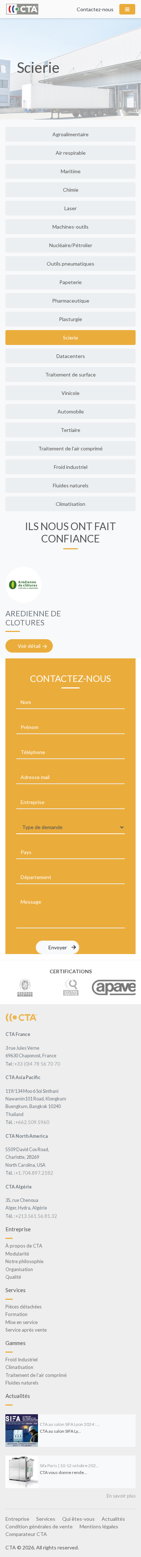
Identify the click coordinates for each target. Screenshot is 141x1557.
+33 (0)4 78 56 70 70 (37, 1064)
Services (45, 1519)
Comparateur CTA (26, 1534)
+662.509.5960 (32, 1122)
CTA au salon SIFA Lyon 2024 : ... (70, 1424)
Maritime (71, 171)
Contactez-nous (95, 9)
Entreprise (17, 1519)
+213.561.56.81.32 (36, 1216)
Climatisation (70, 504)
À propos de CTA (23, 1246)
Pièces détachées (23, 1307)
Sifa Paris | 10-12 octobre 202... (69, 1465)
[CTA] (21, 1017)
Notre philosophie (24, 1261)
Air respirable (71, 153)
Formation (16, 1314)
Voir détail (29, 646)
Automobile (70, 411)
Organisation (19, 1269)
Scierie (70, 337)
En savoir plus (121, 1496)
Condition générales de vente (39, 1526)
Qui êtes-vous (78, 1519)
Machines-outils (70, 227)
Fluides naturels (71, 485)
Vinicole (70, 393)
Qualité (13, 1277)
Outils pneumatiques (70, 264)
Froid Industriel (21, 1359)
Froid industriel (70, 467)
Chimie (70, 190)
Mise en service (21, 1322)
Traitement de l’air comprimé (70, 448)
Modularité (17, 1254)
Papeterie (70, 282)
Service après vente (26, 1330)
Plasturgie (70, 319)
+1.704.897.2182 (34, 1173)
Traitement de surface (70, 374)
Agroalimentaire (70, 134)
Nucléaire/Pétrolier (70, 245)
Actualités (113, 1519)
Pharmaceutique (70, 300)
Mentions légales (99, 1526)
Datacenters (70, 356)
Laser (70, 208)
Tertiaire (70, 430)
